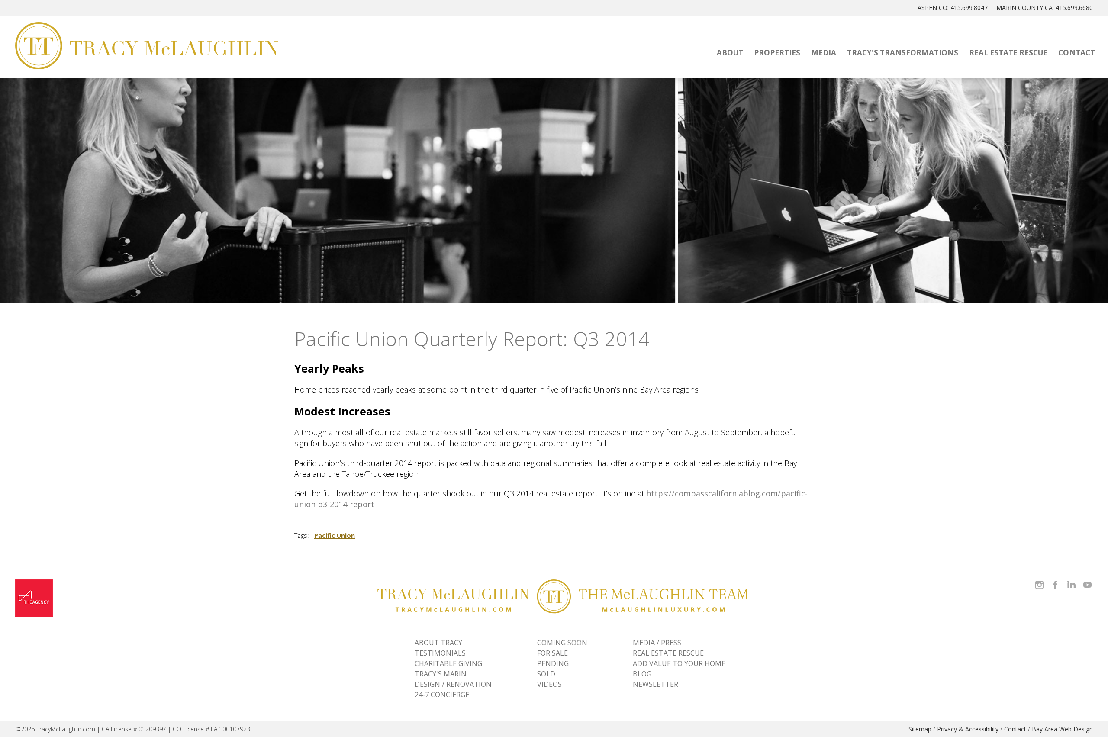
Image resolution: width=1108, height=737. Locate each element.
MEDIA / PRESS (657, 642)
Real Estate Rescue (1008, 53)
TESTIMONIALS (440, 653)
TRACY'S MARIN (441, 674)
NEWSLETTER (655, 684)
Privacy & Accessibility (967, 729)
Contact (1076, 53)
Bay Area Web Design (1062, 729)
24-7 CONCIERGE (442, 694)
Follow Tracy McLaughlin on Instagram (1039, 579)
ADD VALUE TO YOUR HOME (679, 663)
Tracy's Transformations (902, 53)
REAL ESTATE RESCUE (668, 653)
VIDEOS (549, 684)
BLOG (642, 674)
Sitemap (919, 729)
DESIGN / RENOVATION (453, 684)
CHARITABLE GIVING (448, 663)
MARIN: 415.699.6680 (1044, 7)
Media (823, 53)
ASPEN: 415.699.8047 (953, 7)
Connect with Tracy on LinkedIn (1071, 579)
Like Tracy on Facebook (1056, 579)
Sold (546, 674)
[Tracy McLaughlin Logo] (146, 45)
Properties (777, 53)
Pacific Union (334, 535)
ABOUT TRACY (438, 642)
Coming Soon (562, 642)
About (730, 53)
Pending (553, 663)
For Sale (552, 653)
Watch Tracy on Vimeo (1088, 579)
